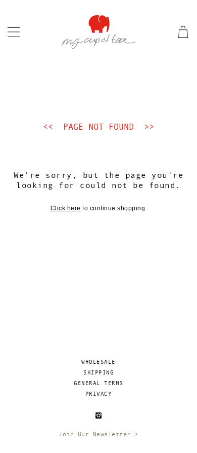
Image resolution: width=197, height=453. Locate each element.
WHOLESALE (98, 362)
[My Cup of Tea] (98, 31)
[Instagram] (98, 415)
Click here (66, 208)
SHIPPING (98, 372)
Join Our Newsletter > (98, 434)
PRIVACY (98, 394)
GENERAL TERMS (98, 383)
